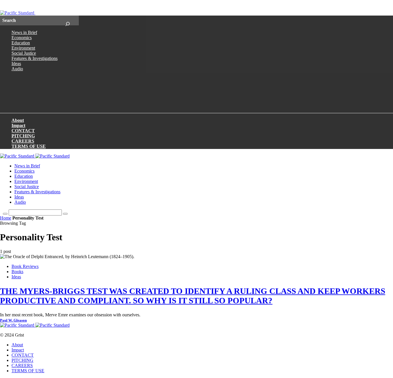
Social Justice (24, 53)
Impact (18, 125)
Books (17, 271)
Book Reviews (25, 266)
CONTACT (23, 130)
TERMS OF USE (29, 146)
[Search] (67, 20)
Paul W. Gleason (13, 320)
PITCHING (23, 135)
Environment (23, 48)
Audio (17, 68)
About (18, 120)
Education (21, 42)
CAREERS (23, 141)
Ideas (16, 63)
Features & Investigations (35, 58)
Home (5, 218)
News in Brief (24, 32)
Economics (22, 37)
